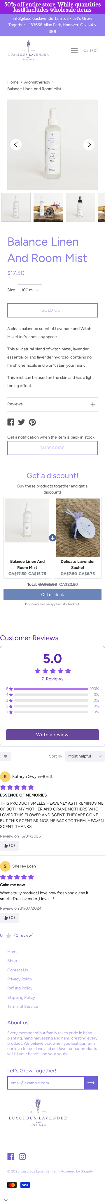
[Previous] (16, 144)
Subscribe (52, 448)
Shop (12, 960)
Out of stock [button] (52, 594)
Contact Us (17, 970)
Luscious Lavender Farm (40, 1171)
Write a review (52, 734)
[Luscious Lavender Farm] (10, 422)
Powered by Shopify (77, 1171)
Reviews (15, 404)
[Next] (89, 144)
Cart (90, 50)
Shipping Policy (21, 997)
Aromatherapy (37, 82)
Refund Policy (19, 988)
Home (13, 82)
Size (11, 290)
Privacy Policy (19, 979)
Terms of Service (22, 1006)
